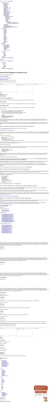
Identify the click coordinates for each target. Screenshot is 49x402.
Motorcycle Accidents (5, 362)
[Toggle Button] (0, 70)
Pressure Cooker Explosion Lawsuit (13, 23)
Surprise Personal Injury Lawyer (7, 232)
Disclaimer (6, 401)
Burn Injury (5, 5)
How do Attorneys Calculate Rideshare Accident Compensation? (11, 111)
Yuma (5, 42)
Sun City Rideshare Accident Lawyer (7, 221)
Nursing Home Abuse (7, 12)
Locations (3, 28)
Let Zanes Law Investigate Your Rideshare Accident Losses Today (12, 113)
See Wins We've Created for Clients (5, 77)
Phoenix (5, 36)
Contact (3, 56)
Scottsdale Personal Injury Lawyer (7, 228)
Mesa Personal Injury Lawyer (6, 227)
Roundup (7, 18)
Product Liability (6, 15)
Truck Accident (6, 25)
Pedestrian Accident (7, 13)
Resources (3, 51)
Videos (5, 52)
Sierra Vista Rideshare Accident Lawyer (8, 218)
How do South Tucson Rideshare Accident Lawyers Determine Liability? (13, 110)
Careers (5, 49)
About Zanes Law (6, 44)
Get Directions (2, 352)
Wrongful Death (6, 27)
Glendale (5, 32)
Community (5, 48)
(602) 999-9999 (2, 340)
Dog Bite (5, 8)
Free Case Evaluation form (4, 205)
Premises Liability (6, 14)
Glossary (5, 55)
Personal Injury (4, 360)
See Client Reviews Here (4, 79)
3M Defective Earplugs (9, 16)
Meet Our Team (6, 46)
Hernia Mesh (8, 17)
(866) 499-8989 (10, 1)
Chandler (5, 30)
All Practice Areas (4, 366)
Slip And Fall (6, 24)
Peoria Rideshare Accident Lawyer (7, 217)
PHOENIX (2, 338)
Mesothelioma (6, 9)
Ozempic (7, 20)
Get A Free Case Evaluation (4, 76)
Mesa (4, 34)
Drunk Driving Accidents (6, 210)
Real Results (4, 395)
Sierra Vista (5, 38)
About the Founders (7, 45)
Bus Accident (6, 6)
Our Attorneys (4, 393)
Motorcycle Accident (7, 10)
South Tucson (6, 41)
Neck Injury (5, 11)
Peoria (5, 35)
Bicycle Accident (6, 3)
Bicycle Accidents (4, 364)
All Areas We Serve (5, 375)
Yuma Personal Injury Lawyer (6, 230)
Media (5, 66)
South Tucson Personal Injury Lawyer (7, 115)
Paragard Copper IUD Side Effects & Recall (10, 26)
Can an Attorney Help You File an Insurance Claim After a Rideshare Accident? (14, 112)
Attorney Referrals (6, 47)
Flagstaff (5, 31)
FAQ (4, 53)
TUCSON (1, 345)
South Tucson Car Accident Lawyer (7, 116)
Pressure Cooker (8, 21)
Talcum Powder (8, 19)
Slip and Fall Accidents (5, 363)
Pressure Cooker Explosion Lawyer (13, 22)
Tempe (5, 39)
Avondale (5, 29)
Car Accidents (4, 361)
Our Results (4, 43)
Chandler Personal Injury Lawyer (7, 229)
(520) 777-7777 (2, 347)
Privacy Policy (2, 401)
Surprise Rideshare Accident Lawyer (7, 219)
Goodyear (5, 33)
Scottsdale (5, 37)
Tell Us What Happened (9, 57)
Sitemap (9, 401)
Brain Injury (6, 4)
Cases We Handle (4, 2)
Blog (4, 54)
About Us (3, 392)
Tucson (5, 40)
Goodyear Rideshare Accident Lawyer (8, 216)
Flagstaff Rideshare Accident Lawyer (7, 215)
